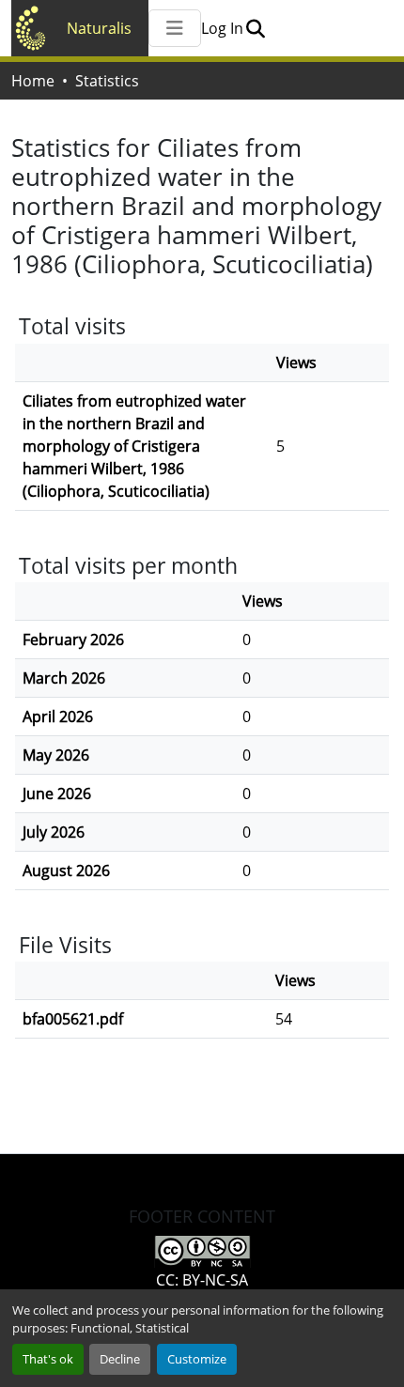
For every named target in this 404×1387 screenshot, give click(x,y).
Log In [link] (222, 28)
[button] (255, 28)
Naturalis (99, 28)
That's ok (48, 1358)
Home (32, 80)
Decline (120, 1358)
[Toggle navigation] (174, 28)
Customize (196, 1358)
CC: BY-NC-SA (202, 1280)
